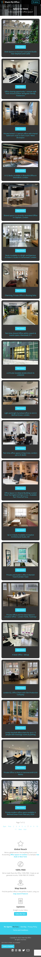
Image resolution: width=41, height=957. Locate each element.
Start (4, 826)
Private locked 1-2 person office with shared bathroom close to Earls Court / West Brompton (21, 135)
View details (20, 47)
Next (20, 829)
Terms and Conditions (20, 930)
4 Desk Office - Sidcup (20, 655)
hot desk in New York (26, 856)
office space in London (18, 855)
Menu (36, 2)
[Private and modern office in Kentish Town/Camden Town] (20, 554)
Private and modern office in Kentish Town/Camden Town (20, 576)
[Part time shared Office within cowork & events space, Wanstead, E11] (20, 312)
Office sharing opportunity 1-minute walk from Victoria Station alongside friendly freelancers (20, 93)
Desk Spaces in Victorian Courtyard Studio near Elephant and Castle (20, 53)
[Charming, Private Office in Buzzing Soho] (20, 274)
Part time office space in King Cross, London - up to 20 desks (20, 454)
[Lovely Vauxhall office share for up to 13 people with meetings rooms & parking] (20, 712)
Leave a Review (8, 946)
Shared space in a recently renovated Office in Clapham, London (20, 216)
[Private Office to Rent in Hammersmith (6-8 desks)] (20, 751)
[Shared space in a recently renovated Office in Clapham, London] (20, 195)
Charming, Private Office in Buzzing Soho (20, 295)
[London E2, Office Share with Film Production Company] (20, 672)
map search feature (20, 894)
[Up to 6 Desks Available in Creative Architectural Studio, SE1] (20, 514)
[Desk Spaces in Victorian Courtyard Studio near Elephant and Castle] (20, 31)
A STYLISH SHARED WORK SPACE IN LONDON (20, 374)
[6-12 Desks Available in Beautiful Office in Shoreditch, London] (20, 155)
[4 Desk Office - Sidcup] (20, 634)
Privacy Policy (32, 927)
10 (37, 826)
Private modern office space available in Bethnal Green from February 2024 (20, 813)
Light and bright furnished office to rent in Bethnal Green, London (20, 414)
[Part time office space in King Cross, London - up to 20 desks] (20, 432)
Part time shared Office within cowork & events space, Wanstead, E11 (20, 334)
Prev (9, 826)
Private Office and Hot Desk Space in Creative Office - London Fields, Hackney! (20, 616)
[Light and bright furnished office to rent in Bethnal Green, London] (20, 392)
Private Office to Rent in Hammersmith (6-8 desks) (20, 773)
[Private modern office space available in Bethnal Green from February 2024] (20, 791)
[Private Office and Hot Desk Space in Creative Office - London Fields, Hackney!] (20, 594)
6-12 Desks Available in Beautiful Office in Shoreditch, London (21, 176)
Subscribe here (20, 914)
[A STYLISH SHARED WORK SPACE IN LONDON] (20, 352)
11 (16, 829)
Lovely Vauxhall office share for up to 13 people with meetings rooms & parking (20, 733)
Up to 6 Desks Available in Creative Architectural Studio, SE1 (20, 536)
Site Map (23, 927)
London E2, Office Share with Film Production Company (20, 693)
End (25, 829)
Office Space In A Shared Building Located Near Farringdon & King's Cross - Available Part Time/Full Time (20, 495)
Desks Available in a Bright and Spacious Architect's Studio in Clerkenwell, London (20, 256)
